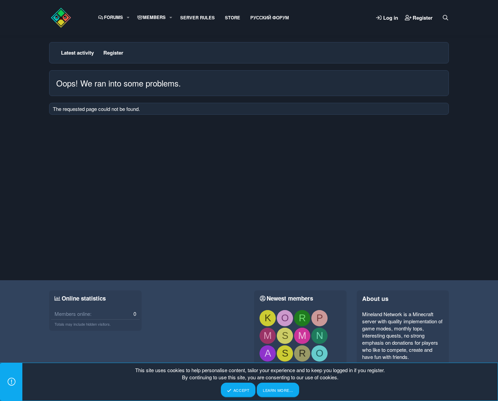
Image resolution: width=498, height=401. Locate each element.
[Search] (445, 17)
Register (113, 52)
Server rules (197, 17)
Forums (113, 17)
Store (232, 17)
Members (154, 17)
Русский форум (269, 17)
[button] (128, 17)
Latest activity (77, 52)
